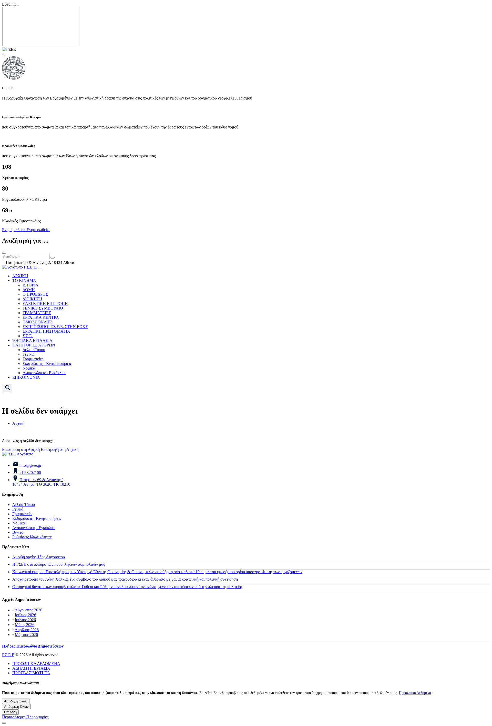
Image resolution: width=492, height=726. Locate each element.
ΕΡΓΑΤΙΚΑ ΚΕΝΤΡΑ (41, 317)
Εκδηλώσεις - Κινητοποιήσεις (47, 363)
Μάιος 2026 (24, 624)
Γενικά (28, 354)
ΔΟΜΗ (29, 289)
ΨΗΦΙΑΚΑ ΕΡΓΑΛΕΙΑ (32, 340)
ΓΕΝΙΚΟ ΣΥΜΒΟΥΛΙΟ (43, 308)
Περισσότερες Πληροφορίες (25, 717)
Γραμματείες (33, 359)
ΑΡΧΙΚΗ (20, 276)
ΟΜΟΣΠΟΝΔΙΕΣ (38, 322)
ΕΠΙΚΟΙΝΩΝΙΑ (26, 377)
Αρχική (18, 423)
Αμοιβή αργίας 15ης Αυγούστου (38, 557)
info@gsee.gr (30, 465)
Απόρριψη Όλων (16, 707)
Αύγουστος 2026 (28, 610)
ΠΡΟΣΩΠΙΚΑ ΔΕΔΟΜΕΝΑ (36, 663)
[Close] (4, 55)
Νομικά (29, 368)
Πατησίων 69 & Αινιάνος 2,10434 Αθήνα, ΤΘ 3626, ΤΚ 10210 (41, 482)
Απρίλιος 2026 (27, 630)
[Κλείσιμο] (4, 253)
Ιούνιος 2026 (25, 620)
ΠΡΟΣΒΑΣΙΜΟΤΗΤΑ (31, 673)
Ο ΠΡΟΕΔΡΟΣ (35, 294)
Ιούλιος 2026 (25, 615)
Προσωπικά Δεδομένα (415, 693)
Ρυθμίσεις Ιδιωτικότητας (32, 537)
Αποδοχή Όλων (15, 701)
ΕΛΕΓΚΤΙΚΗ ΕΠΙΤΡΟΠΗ (45, 303)
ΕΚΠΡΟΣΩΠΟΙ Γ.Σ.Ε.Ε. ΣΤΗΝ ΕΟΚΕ (55, 326)
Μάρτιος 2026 (26, 634)
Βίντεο (17, 532)
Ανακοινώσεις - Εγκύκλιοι (44, 373)
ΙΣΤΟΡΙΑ (30, 285)
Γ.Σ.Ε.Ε (8, 655)
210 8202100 (30, 472)
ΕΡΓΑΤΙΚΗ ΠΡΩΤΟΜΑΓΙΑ (46, 331)
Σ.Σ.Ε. (28, 336)
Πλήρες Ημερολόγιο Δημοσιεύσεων (33, 646)
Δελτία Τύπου (34, 349)
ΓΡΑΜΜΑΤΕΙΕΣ (37, 313)
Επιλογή (10, 712)
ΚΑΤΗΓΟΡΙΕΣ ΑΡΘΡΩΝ (33, 345)
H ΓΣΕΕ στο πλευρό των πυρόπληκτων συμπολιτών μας (58, 564)
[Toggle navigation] (40, 268)
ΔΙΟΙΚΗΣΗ (32, 299)
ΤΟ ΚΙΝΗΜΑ (24, 280)
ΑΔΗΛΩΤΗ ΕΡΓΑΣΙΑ (31, 668)
